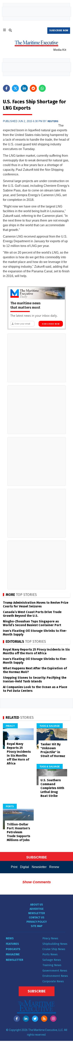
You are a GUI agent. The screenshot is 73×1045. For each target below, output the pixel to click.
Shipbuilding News (54, 944)
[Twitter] (35, 1019)
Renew (54, 867)
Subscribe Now (51, 324)
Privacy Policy (36, 921)
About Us (36, 904)
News (10, 938)
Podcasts (13, 949)
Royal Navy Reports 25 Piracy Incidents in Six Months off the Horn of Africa (36, 651)
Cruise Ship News (53, 949)
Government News (54, 970)
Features (12, 944)
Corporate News (53, 981)
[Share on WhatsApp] (42, 88)
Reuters (52, 121)
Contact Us (36, 917)
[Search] (10, 30)
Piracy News (50, 938)
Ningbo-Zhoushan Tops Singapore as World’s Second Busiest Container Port (32, 623)
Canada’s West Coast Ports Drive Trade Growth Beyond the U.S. (32, 614)
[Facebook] (17, 1019)
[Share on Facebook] (6, 88)
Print (14, 867)
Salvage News (51, 960)
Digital (24, 867)
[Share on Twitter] (15, 88)
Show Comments (36, 882)
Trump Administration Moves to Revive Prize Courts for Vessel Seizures (35, 604)
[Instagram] (53, 1019)
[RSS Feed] (44, 1019)
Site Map (36, 926)
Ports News (50, 954)
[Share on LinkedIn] (24, 88)
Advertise (37, 909)
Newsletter (39, 867)
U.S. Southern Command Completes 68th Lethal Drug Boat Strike (52, 788)
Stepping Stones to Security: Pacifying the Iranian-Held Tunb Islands (34, 679)
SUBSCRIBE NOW (58, 30)
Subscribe (37, 991)
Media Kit (59, 49)
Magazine (13, 954)
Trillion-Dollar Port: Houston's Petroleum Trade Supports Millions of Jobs (18, 832)
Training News (51, 965)
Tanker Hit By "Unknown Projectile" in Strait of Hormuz (52, 750)
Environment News (55, 976)
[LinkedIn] (26, 1019)
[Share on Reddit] (33, 88)
